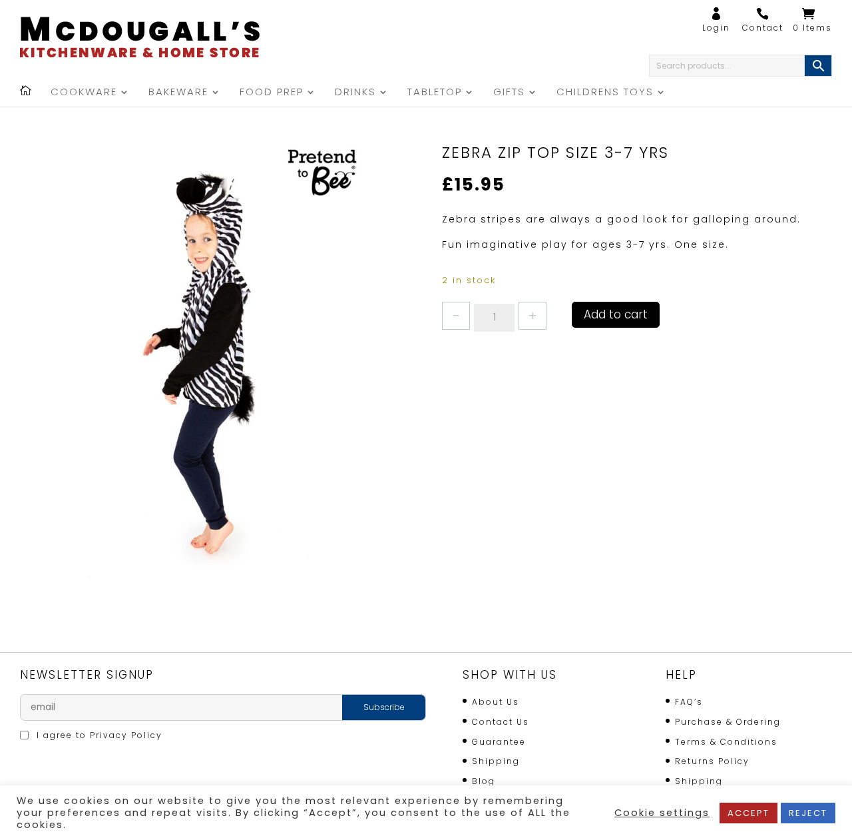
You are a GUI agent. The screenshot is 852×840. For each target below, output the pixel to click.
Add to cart (616, 314)
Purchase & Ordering (728, 721)
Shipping (496, 761)
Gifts (509, 93)
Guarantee (499, 741)
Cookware (84, 93)
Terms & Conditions (726, 741)
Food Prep (272, 93)
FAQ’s (689, 701)
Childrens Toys (605, 93)
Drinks (355, 93)
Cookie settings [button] (662, 813)
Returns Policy (712, 761)
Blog (483, 781)
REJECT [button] (808, 813)
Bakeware (178, 93)
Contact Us (500, 721)
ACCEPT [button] (748, 813)
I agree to (97, 735)
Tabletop (434, 93)
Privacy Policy (126, 735)
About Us (495, 701)
